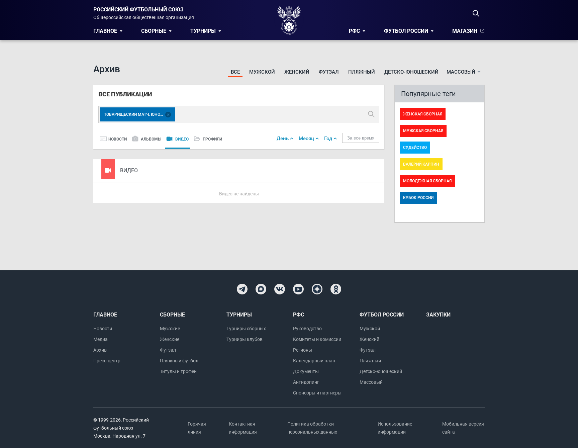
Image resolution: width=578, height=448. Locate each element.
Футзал (329, 72)
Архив (100, 350)
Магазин (464, 31)
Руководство (307, 328)
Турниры (203, 31)
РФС (354, 31)
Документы (306, 371)
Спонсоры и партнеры (317, 392)
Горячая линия (197, 428)
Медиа (100, 339)
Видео (182, 139)
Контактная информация (243, 428)
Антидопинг (306, 382)
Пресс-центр (106, 360)
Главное (105, 31)
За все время (360, 138)
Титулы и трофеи (178, 371)
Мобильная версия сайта (463, 428)
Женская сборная (422, 114)
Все (235, 72)
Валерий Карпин (421, 164)
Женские (169, 339)
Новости (117, 139)
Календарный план (314, 360)
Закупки (438, 314)
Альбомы (151, 139)
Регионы (302, 350)
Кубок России (418, 197)
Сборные (153, 31)
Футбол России (406, 31)
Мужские (170, 328)
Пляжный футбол (179, 360)
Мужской (262, 72)
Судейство (415, 147)
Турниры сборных (246, 328)
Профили (212, 139)
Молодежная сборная (427, 181)
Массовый (371, 382)
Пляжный (361, 72)
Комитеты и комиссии (317, 339)
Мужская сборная (423, 130)
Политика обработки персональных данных (312, 428)
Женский (296, 72)
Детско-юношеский (411, 72)
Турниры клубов (244, 339)
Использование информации (395, 428)
